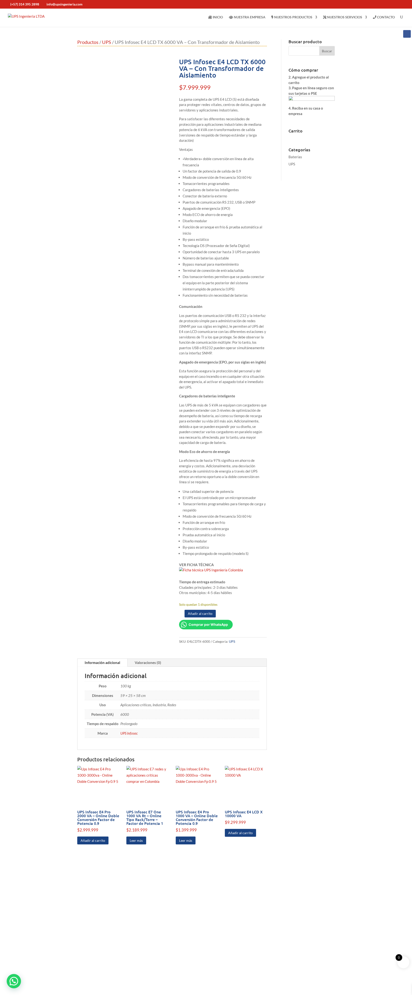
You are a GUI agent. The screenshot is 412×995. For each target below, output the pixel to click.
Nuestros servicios (344, 17)
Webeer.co (179, 991)
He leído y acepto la (298, 974)
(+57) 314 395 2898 (24, 4)
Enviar (354, 967)
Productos (87, 42)
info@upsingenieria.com (235, 947)
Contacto (385, 17)
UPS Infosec (129, 733)
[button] (14, 981)
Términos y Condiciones (138, 991)
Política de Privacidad (297, 976)
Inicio (217, 17)
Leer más (136, 840)
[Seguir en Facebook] (407, 34)
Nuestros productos (292, 17)
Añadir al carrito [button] (93, 840)
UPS (106, 42)
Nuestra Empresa (249, 17)
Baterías (295, 157)
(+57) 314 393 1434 (235, 908)
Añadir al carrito (200, 613)
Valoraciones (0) (148, 662)
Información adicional (102, 662)
